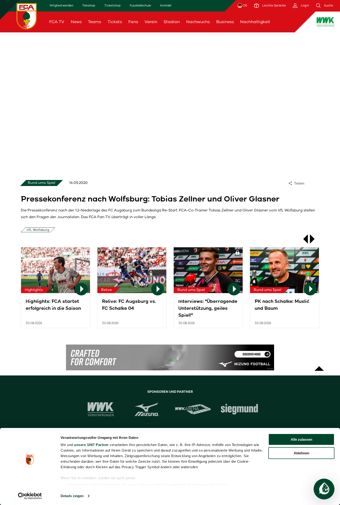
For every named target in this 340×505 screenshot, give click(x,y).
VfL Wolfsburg (38, 230)
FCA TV (56, 21)
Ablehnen (301, 453)
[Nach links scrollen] (303, 239)
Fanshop (89, 5)
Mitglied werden (61, 5)
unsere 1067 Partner (91, 445)
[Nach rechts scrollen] (314, 239)
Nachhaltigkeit (255, 21)
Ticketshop (112, 5)
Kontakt (166, 5)
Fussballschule (140, 5)
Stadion (172, 21)
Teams (94, 21)
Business (225, 21)
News (76, 21)
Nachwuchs (198, 21)
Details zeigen (72, 496)
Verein (151, 21)
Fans (133, 21)
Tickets (115, 21)
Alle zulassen (301, 439)
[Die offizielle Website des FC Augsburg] (26, 16)
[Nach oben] (319, 366)
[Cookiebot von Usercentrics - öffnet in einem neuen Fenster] (30, 496)
